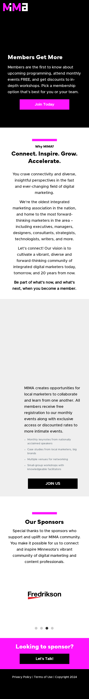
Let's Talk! (44, 659)
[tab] (36, 628)
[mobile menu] (80, 6)
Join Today (44, 104)
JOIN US (53, 484)
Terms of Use (43, 677)
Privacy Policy (21, 677)
